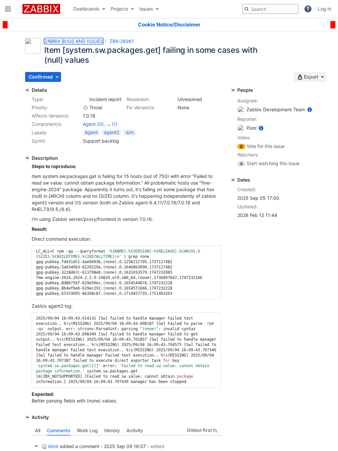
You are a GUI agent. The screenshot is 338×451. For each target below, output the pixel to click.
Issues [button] (146, 9)
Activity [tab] (134, 430)
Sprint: (39, 141)
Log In (324, 9)
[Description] (27, 158)
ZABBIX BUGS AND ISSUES (73, 41)
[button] (8, 9)
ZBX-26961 (122, 41)
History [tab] (112, 430)
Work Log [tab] (87, 430)
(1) (115, 124)
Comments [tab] (58, 430)
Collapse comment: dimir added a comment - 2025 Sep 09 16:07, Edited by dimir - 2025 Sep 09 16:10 (36, 446)
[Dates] (233, 180)
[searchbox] (270, 9)
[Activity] (27, 417)
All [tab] (37, 430)
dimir (53, 446)
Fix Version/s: (140, 107)
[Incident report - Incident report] (85, 99)
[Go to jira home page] (41, 9)
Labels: (39, 132)
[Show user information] (309, 109)
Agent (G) (93, 124)
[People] (233, 90)
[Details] (27, 90)
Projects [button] (119, 9)
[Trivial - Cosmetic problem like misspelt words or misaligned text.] (85, 107)
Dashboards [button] (86, 9)
